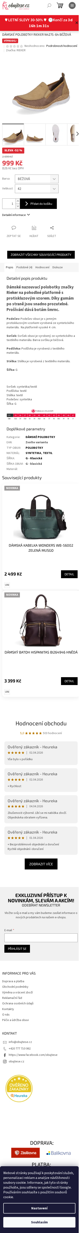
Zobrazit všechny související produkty (41, 254)
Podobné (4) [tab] (24, 267)
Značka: (16, 50)
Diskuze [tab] (57, 267)
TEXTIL (47, 453)
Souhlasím (39, 1222)
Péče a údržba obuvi (15, 1020)
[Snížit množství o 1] (18, 206)
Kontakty (8, 1009)
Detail (69, 574)
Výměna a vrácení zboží (17, 992)
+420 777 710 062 (20, 1048)
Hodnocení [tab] (42, 267)
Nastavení (39, 1208)
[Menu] (72, 5)
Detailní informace (14, 215)
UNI (7, 585)
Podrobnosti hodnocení (61, 46)
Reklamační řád (12, 998)
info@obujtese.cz (20, 1042)
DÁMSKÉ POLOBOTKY (40, 437)
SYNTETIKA (33, 453)
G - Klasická (34, 458)
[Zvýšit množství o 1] (18, 201)
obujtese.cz (16, 1061)
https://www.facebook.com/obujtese (33, 1055)
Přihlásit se (17, 948)
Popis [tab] (9, 267)
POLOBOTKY (34, 448)
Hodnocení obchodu (41, 723)
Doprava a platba (13, 981)
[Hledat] (49, 5)
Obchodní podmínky (15, 987)
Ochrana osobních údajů (17, 1003)
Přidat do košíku (41, 203)
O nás (6, 1014)
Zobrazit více (41, 864)
